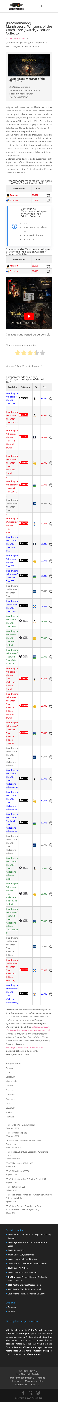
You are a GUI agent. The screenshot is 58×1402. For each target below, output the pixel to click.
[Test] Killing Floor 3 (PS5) (17, 1171)
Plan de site (21, 1384)
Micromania (11, 1081)
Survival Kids (19, 1250)
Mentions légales (34, 1381)
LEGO (8, 1103)
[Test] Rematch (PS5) (15, 1186)
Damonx (12, 1307)
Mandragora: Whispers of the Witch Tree (24, 1047)
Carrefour (10, 1094)
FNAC (8, 1072)
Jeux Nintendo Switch (27, 1374)
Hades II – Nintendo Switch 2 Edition (30, 1263)
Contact (35, 1384)
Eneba (9, 1112)
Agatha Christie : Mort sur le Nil (27, 1284)
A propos (16, 1381)
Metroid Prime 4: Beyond (25, 1272)
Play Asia (10, 1116)
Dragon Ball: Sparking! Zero (26, 1259)
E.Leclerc (10, 1090)
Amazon (9, 1067)
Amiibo (41, 1377)
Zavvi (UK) (10, 1107)
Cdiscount (10, 1076)
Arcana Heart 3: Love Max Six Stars (29, 1293)
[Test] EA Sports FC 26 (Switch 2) (20, 1124)
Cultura (9, 1085)
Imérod (11, 1311)
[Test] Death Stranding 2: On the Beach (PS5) (26, 1179)
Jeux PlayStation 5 (27, 1370)
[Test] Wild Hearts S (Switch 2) (19, 1163)
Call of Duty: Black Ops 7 (25, 1254)
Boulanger (10, 1099)
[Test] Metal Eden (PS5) (16, 1132)
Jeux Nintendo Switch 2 (21, 1377)
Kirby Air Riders (21, 1268)
